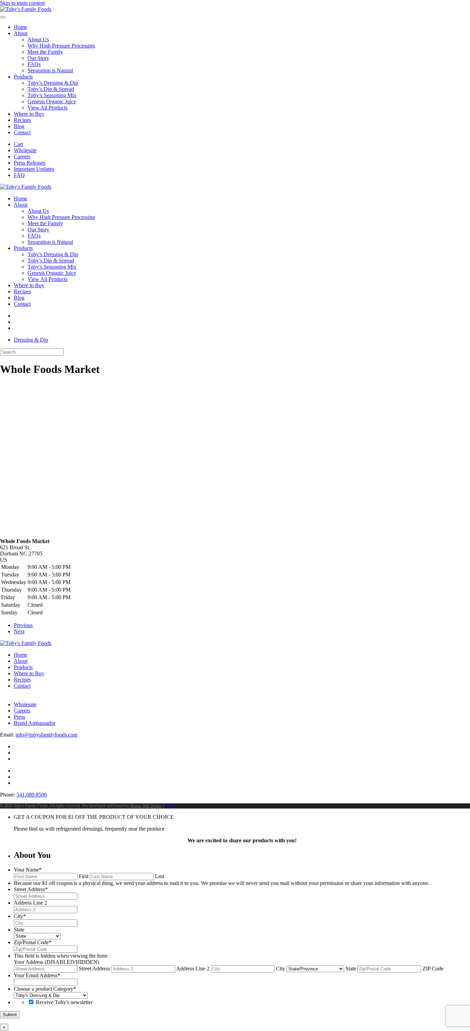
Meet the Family (45, 52)
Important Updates (34, 169)
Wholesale (25, 150)
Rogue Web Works (145, 805)
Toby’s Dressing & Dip (53, 83)
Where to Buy (29, 114)
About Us (38, 39)
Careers (22, 156)
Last (159, 876)
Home (20, 27)
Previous (23, 625)
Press (19, 717)
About (21, 33)
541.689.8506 (32, 795)
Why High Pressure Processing (61, 46)
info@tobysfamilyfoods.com (46, 735)
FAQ (19, 175)
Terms (170, 805)
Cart (18, 144)
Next (19, 631)
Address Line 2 (193, 968)
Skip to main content (22, 3)
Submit (10, 1014)
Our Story (38, 58)
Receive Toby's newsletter (64, 1002)
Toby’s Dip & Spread (51, 89)
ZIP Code (433, 968)
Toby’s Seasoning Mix (52, 95)
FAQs (34, 64)
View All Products (47, 108)
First (83, 876)
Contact (22, 132)
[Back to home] (25, 9)
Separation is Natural (50, 70)
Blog (19, 126)
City (280, 968)
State (350, 968)
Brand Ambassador (34, 723)
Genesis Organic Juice (52, 101)
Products (23, 77)
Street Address (94, 968)
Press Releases (29, 163)
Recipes (22, 120)
